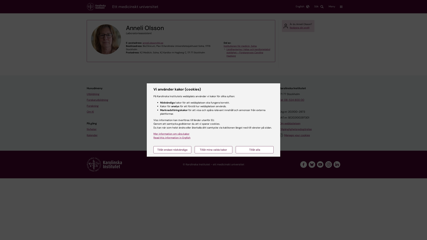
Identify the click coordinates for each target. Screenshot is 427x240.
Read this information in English (171, 137)
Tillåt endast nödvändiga (172, 150)
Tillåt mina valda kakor (213, 150)
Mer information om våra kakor (171, 134)
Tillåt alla (254, 150)
